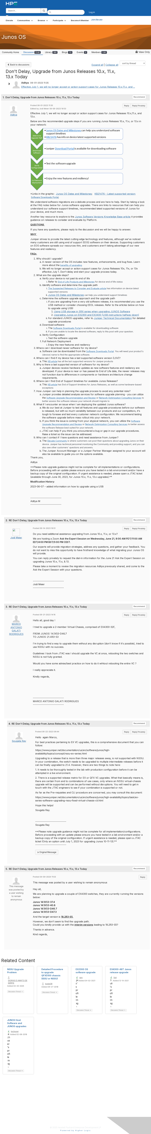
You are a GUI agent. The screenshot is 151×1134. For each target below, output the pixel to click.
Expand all (97, 64)
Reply (126, 106)
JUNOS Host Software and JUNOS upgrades (16, 1023)
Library (50, 52)
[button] (25, 20)
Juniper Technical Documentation (113, 318)
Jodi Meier (16, 537)
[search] (44, 10)
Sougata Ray (19, 741)
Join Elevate (96, 19)
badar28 (48, 984)
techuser (15, 1031)
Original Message (47, 852)
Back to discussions (19, 64)
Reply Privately (138, 106)
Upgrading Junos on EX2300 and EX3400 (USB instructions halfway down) (96, 314)
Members (99, 52)
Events (81, 52)
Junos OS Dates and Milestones (74, 193)
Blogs (66, 52)
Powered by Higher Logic (75, 1130)
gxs (81, 977)
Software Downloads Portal (44, 197)
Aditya (13, 114)
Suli (115, 977)
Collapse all (111, 64)
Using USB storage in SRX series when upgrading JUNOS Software (92, 311)
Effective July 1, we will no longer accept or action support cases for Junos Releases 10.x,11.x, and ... (78, 86)
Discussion (31, 52)
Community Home (10, 52)
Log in (92, 12)
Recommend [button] (139, 97)
